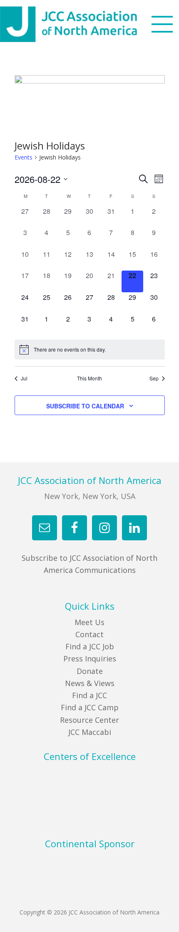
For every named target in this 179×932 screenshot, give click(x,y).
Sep (154, 378)
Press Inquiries (89, 658)
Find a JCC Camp (90, 707)
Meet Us (89, 622)
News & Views (89, 683)
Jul (24, 378)
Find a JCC (89, 695)
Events (23, 157)
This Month (89, 378)
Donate (90, 671)
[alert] (90, 349)
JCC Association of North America (83, 24)
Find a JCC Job (89, 646)
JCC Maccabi (89, 732)
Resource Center (89, 720)
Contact (89, 634)
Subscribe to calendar (85, 406)
